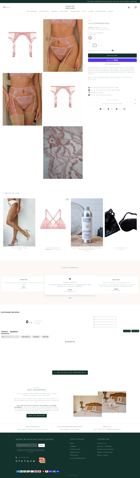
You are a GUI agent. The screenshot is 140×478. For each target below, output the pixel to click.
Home (89, 20)
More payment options (112, 63)
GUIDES (90, 11)
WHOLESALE (74, 455)
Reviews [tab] (5, 331)
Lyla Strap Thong (115, 77)
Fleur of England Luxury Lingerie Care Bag (27, 400)
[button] (105, 317)
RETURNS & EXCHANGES (105, 449)
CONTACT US (101, 443)
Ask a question (127, 330)
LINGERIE (54, 11)
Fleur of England (72, 475)
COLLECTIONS (75, 11)
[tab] (14, 332)
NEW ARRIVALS (32, 11)
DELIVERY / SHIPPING (104, 446)
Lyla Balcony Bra (102, 77)
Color (91, 34)
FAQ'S (72, 443)
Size (89, 42)
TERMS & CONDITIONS (105, 452)
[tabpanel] (70, 347)
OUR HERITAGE (101, 11)
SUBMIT (41, 445)
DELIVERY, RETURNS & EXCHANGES (112, 103)
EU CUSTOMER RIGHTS (78, 458)
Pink (90, 37)
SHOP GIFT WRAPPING (36, 415)
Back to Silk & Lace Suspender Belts (71, 372)
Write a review (135, 330)
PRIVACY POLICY (103, 455)
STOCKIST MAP (75, 449)
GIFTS (84, 11)
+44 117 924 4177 (23, 457)
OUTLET (110, 11)
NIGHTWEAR (64, 11)
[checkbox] (45, 336)
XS (90, 45)
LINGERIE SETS (44, 11)
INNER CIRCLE (75, 452)
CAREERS (73, 446)
